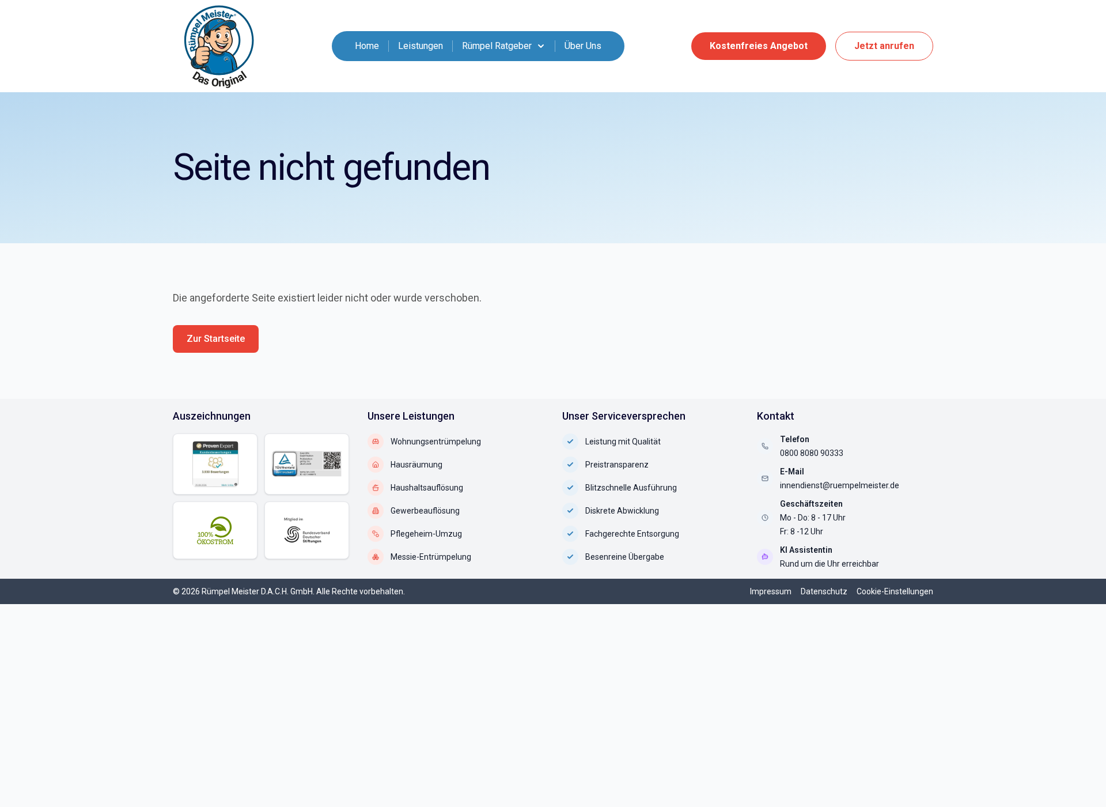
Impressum (770, 591)
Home (367, 45)
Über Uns (583, 45)
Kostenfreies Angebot (759, 45)
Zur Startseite (216, 338)
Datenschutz (824, 591)
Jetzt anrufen (884, 45)
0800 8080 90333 (811, 453)
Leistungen (420, 45)
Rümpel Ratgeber (497, 45)
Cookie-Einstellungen (895, 591)
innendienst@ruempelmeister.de (839, 485)
